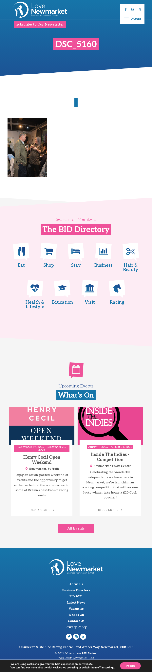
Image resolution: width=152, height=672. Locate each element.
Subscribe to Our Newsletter (40, 24)
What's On (76, 615)
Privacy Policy (76, 627)
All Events (76, 528)
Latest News (76, 602)
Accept (130, 666)
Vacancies (76, 608)
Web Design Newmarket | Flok (76, 658)
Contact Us (76, 621)
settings (109, 667)
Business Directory (76, 590)
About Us (76, 584)
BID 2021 (76, 596)
